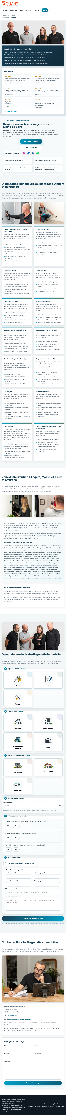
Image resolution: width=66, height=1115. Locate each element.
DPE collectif (9, 57)
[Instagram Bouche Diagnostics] (24, 153)
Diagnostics (14, 10)
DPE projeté (12, 53)
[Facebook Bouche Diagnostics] (33, 153)
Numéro (6, 1053)
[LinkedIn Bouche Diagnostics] (28, 153)
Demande (7, 1061)
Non (16, 826)
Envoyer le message (33, 1083)
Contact (37, 10)
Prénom (36, 1045)
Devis (45, 10)
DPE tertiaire (9, 60)
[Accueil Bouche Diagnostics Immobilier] (33, 3)
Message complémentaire (12, 896)
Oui (8, 826)
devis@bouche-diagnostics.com (20, 1019)
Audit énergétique (10, 63)
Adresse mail (37, 1053)
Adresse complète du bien (12, 889)
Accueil (5, 10)
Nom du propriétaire (11, 873)
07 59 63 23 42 (16, 17)
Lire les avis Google (10, 111)
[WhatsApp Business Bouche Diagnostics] (37, 153)
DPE (6, 53)
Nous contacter (31, 147)
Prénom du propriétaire (40, 873)
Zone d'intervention (26, 10)
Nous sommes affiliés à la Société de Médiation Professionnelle (46, 1106)
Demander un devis (31, 141)
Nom (5, 1045)
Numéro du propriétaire (12, 881)
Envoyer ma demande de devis (33, 918)
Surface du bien (8, 802)
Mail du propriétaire (39, 881)
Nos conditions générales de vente (54, 1104)
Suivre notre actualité (12, 153)
